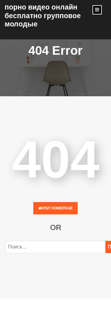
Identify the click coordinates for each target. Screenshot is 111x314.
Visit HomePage (57, 208)
